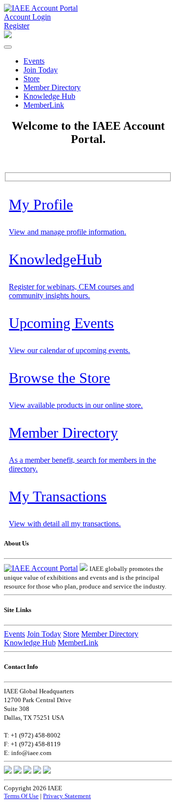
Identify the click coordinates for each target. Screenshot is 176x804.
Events (33, 61)
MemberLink (43, 105)
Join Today (40, 70)
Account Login (27, 17)
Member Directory (52, 87)
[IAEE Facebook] (8, 771)
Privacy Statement (67, 796)
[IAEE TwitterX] (18, 771)
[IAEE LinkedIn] (27, 771)
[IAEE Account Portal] (41, 8)
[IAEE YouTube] (47, 771)
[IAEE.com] (84, 568)
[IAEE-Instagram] (37, 771)
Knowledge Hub (49, 96)
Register (16, 26)
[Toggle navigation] (8, 47)
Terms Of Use (21, 796)
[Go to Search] (8, 35)
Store (31, 78)
